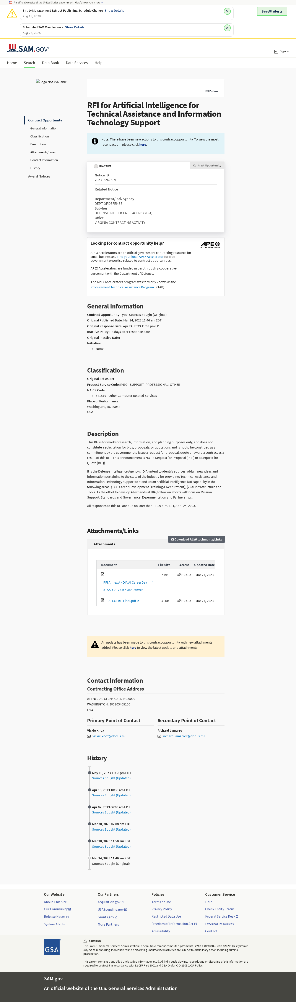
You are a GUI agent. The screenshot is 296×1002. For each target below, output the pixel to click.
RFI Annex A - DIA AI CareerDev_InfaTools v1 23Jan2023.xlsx (127, 586)
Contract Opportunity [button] (45, 120)
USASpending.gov (111, 910)
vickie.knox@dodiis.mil (109, 736)
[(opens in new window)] (210, 248)
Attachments (104, 544)
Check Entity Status (219, 909)
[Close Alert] (227, 11)
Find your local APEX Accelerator (140, 256)
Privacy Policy (161, 909)
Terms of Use (161, 902)
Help (208, 902)
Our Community (56, 909)
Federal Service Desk (220, 916)
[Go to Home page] (28, 49)
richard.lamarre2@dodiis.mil (184, 736)
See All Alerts (272, 11)
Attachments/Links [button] (42, 152)
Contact (211, 931)
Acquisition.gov (109, 902)
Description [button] (38, 144)
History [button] (35, 168)
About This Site (55, 902)
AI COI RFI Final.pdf (121, 601)
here (142, 144)
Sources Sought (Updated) (111, 778)
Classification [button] (39, 136)
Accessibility (160, 931)
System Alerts (54, 924)
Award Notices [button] (39, 176)
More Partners (108, 924)
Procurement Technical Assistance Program (122, 287)
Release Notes (54, 917)
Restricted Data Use (166, 916)
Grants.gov (106, 917)
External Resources (219, 924)
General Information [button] (43, 128)
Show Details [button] (114, 10)
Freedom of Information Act (172, 924)
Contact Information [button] (44, 160)
